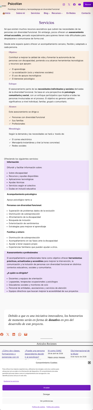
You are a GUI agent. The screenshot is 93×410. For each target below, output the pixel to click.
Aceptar (46, 388)
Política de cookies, (38, 407)
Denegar (46, 394)
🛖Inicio (6, 13)
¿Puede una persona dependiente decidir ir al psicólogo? (35, 353)
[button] (89, 362)
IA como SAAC (55, 350)
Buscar (88, 4)
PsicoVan (15, 4)
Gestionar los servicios (11, 381)
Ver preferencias (46, 401)
